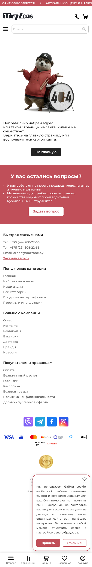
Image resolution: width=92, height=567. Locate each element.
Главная (9, 276)
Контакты (10, 326)
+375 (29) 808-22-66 (25, 247)
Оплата (9, 370)
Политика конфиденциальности (29, 397)
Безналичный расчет (20, 375)
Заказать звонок (16, 258)
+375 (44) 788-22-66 (25, 242)
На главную (46, 152)
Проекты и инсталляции (23, 303)
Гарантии (10, 381)
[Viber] (28, 421)
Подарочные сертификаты (24, 297)
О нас (7, 320)
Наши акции (13, 287)
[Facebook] (52, 421)
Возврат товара (15, 391)
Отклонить (74, 543)
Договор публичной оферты (26, 402)
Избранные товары (18, 281)
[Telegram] (40, 421)
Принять (48, 543)
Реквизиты (12, 331)
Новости (10, 352)
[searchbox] (50, 29)
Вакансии (11, 336)
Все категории (15, 292)
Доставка (10, 342)
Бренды (9, 347)
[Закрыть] (84, 480)
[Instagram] (63, 421)
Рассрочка (11, 386)
